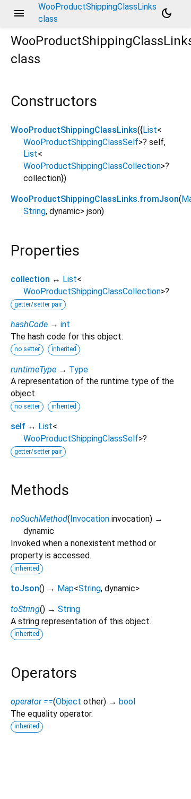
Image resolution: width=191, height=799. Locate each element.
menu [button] (19, 13)
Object (68, 701)
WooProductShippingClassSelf (80, 142)
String (34, 211)
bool (127, 701)
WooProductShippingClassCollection (92, 166)
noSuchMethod (39, 519)
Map (65, 588)
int (65, 324)
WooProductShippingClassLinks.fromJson (95, 199)
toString (25, 609)
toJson (25, 588)
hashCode (29, 324)
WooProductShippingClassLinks (74, 130)
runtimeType (33, 369)
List (150, 130)
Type (78, 369)
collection (30, 279)
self (18, 426)
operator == (32, 701)
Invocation (89, 519)
